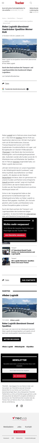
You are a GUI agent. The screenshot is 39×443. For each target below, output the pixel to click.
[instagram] (22, 406)
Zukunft (4, 182)
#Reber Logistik (10, 295)
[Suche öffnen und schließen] (30, 3)
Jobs (19, 427)
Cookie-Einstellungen (30, 438)
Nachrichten (11, 18)
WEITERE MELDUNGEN (11, 339)
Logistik (9, 135)
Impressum (6, 438)
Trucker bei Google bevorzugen (15, 89)
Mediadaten (8, 427)
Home (4, 18)
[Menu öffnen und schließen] (3, 3)
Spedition (19, 138)
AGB (13, 438)
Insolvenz (16, 162)
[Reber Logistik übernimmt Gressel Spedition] (19, 308)
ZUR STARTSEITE (28, 280)
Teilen (7, 83)
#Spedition (30, 347)
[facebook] (17, 406)
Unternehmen (31, 214)
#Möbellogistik (20, 347)
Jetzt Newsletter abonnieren (15, 235)
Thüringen (6, 152)
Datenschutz (19, 438)
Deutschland (6, 177)
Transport (20, 18)
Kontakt (28, 427)
